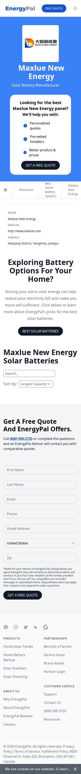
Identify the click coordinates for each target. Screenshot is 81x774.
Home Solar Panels (18, 646)
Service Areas (54, 655)
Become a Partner (58, 646)
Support (50, 694)
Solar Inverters (15, 668)
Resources (26, 190)
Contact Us (52, 702)
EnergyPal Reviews (18, 716)
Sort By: (10, 383)
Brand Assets (54, 663)
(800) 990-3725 (21, 438)
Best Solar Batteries (40, 331)
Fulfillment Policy (55, 751)
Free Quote (54, 8)
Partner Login (54, 671)
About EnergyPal (16, 707)
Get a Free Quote (40, 165)
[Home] (5, 190)
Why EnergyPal (15, 699)
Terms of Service (27, 751)
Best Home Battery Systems (50, 189)
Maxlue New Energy (73, 189)
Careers (9, 724)
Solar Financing (15, 676)
